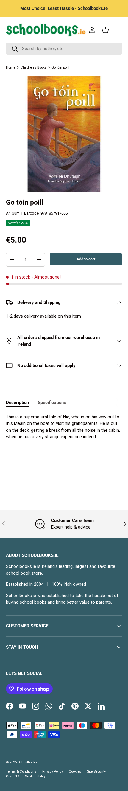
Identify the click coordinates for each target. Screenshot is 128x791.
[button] (105, 30)
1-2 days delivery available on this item (43, 316)
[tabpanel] (64, 427)
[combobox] (64, 49)
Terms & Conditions (21, 771)
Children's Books (33, 67)
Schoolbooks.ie (29, 762)
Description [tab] (17, 402)
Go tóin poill (60, 67)
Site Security (96, 771)
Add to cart (86, 259)
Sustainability (35, 776)
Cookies (75, 771)
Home (10, 67)
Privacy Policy (52, 771)
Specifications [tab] (52, 402)
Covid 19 (12, 776)
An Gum (13, 213)
